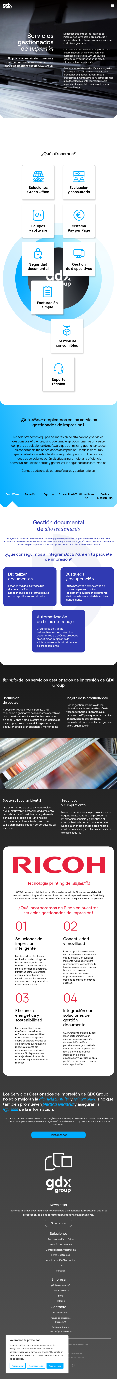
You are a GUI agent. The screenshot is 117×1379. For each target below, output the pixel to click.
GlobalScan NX (86, 495)
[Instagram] (73, 1365)
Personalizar (18, 1366)
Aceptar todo (55, 1366)
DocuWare (12, 494)
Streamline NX (68, 494)
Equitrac (49, 494)
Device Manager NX (105, 495)
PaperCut (31, 494)
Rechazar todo (36, 1366)
